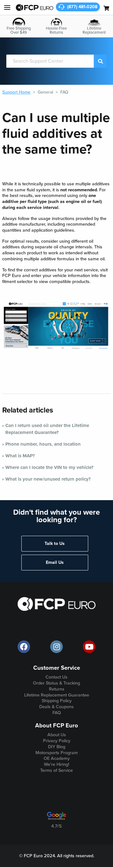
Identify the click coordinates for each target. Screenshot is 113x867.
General (45, 92)
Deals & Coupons (56, 706)
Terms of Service (56, 770)
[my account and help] (7, 7)
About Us (56, 734)
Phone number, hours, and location (43, 444)
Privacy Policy (56, 740)
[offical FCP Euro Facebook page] (24, 646)
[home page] (34, 7)
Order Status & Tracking (56, 683)
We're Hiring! (56, 764)
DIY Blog (56, 746)
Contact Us (56, 677)
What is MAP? (20, 456)
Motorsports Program (56, 752)
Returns (56, 689)
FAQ (64, 92)
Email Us (55, 562)
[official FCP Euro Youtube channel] (89, 646)
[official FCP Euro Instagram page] (56, 646)
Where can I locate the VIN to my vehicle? (49, 467)
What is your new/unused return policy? (48, 479)
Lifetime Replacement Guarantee (56, 695)
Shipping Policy (57, 700)
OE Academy (57, 758)
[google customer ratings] (56, 818)
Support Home (16, 92)
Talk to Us (55, 543)
